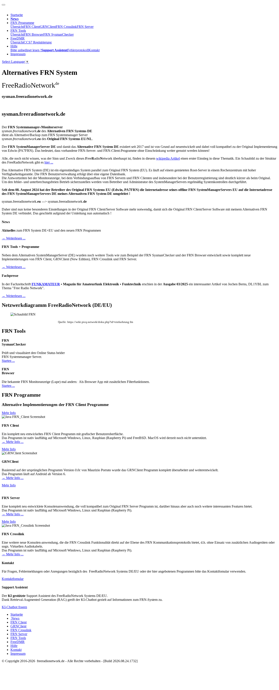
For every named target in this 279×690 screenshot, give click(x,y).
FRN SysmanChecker (58, 34)
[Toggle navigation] (3, 4)
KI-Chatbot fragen (14, 607)
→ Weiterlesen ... (14, 238)
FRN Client (32, 26)
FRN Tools (18, 30)
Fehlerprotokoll (77, 50)
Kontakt (94, 50)
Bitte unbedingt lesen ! (25, 50)
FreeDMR (17, 38)
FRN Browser (33, 34)
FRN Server (85, 26)
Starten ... (8, 361)
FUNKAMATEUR (46, 284)
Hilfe (13, 46)
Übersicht (17, 26)
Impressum (18, 54)
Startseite (16, 15)
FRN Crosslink (66, 26)
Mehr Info (9, 413)
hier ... (48, 162)
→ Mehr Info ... (13, 442)
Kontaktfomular (13, 579)
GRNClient (48, 26)
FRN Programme (22, 23)
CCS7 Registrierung (38, 42)
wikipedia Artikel (168, 158)
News (14, 618)
